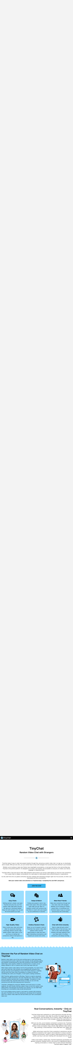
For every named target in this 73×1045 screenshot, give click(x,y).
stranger (26, 979)
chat (25, 872)
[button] (71, 838)
